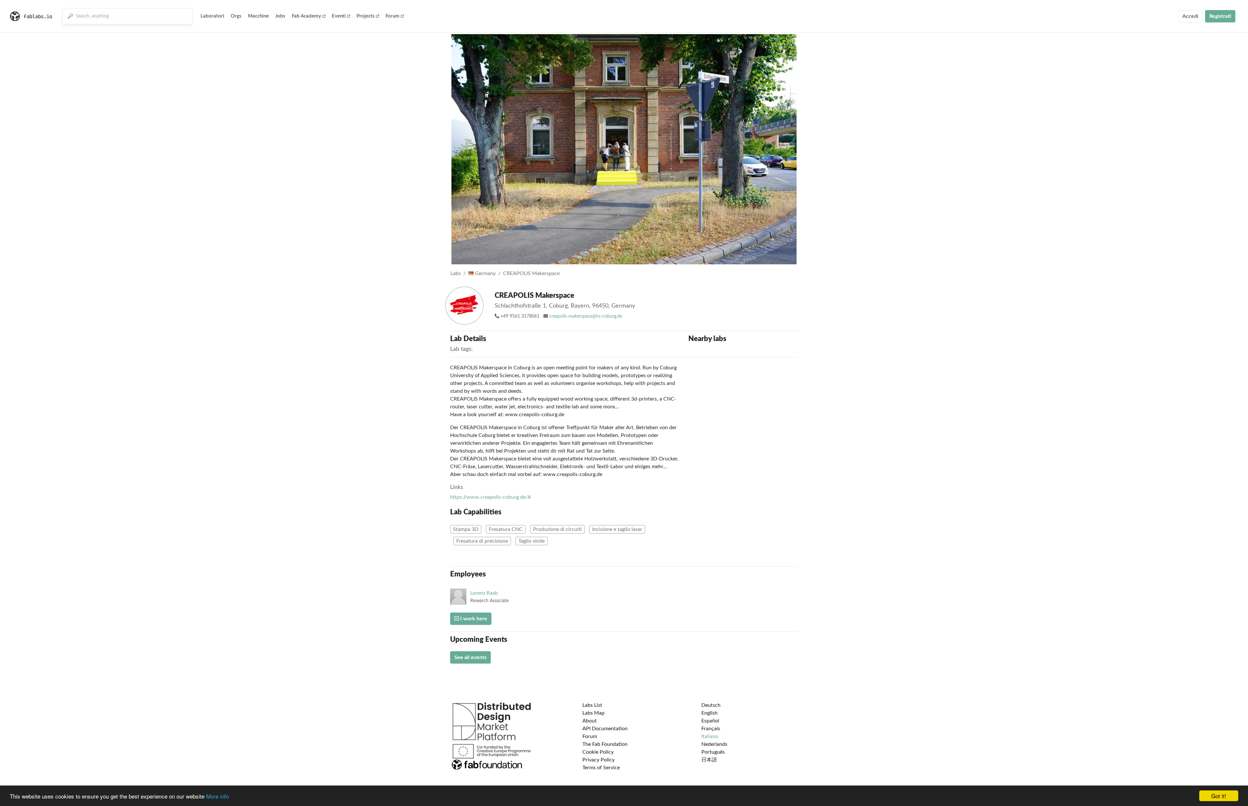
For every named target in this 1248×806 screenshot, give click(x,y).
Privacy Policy (598, 759)
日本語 (709, 759)
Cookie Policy (598, 752)
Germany (485, 273)
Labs (455, 273)
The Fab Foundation (605, 744)
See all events (470, 657)
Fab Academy (306, 16)
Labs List (592, 705)
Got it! (1218, 796)
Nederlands (714, 744)
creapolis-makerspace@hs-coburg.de (585, 316)
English (709, 713)
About (589, 720)
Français (710, 728)
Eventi (339, 16)
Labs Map (593, 713)
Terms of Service (601, 767)
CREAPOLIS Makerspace (531, 273)
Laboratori (212, 16)
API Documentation (605, 728)
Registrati (1220, 16)
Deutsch (711, 705)
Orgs (236, 16)
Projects (366, 16)
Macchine (258, 16)
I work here (473, 618)
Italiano (709, 736)
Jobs (280, 16)
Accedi (1190, 16)
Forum (392, 16)
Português (713, 752)
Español (710, 720)
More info (217, 796)
